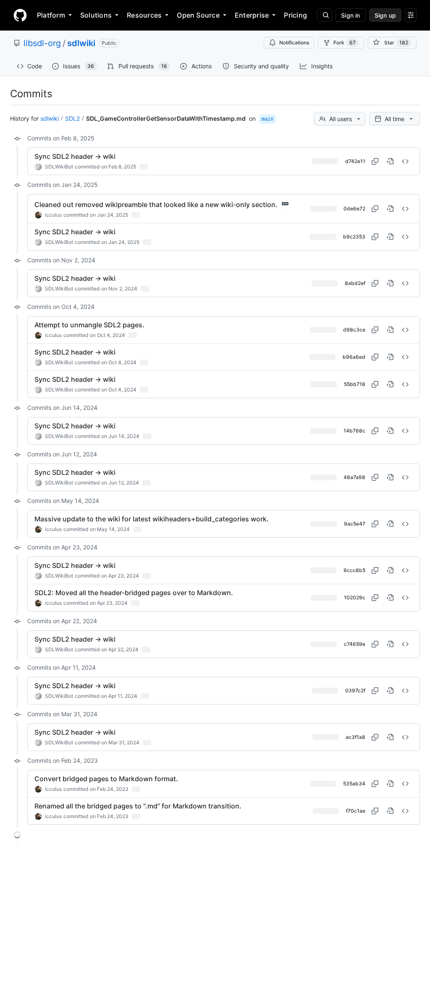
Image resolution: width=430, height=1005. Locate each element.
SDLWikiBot (59, 166)
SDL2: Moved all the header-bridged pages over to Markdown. (133, 592)
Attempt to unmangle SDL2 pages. (89, 325)
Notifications (294, 42)
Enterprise (252, 15)
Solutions (96, 15)
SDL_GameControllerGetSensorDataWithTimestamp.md (166, 118)
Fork (344, 42)
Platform (51, 15)
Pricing (295, 15)
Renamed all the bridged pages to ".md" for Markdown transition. (137, 806)
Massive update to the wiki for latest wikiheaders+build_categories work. (151, 519)
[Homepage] (20, 15)
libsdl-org (42, 43)
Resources (144, 15)
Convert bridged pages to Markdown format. (106, 778)
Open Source (198, 15)
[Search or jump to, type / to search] (324, 15)
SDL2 (72, 118)
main (267, 119)
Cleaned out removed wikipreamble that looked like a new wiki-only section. (156, 204)
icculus (53, 215)
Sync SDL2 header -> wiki (74, 156)
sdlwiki (81, 43)
